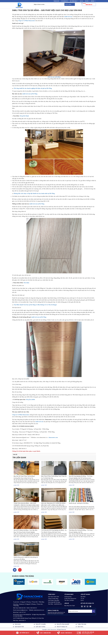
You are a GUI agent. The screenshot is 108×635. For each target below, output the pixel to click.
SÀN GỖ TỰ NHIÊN (41, 624)
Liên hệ (92, 1)
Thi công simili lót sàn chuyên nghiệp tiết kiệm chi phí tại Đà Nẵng (33, 88)
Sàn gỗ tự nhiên (30, 399)
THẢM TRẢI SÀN (82, 624)
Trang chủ (56, 1)
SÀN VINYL (80, 626)
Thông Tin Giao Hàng (53, 598)
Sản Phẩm (83, 596)
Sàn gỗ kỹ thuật (24, 116)
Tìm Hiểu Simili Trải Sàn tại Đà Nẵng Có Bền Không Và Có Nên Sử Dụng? (35, 304)
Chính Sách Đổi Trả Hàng (54, 602)
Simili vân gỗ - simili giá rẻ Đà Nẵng (78, 503)
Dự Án (81, 1)
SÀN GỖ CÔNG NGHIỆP (63, 624)
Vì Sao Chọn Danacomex (70, 598)
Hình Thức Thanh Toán (53, 596)
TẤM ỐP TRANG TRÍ (62, 626)
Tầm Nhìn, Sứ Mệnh (69, 600)
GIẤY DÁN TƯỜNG (40, 626)
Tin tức (87, 1)
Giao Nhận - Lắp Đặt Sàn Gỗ (55, 604)
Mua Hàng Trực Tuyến (69, 605)
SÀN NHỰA (17, 624)
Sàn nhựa (26, 282)
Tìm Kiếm (68, 4)
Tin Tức (82, 598)
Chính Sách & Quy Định (53, 600)
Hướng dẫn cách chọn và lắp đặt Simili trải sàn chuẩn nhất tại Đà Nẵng (34, 193)
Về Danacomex (68, 596)
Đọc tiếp (16, 485)
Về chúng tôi (64, 1)
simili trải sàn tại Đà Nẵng (29, 94)
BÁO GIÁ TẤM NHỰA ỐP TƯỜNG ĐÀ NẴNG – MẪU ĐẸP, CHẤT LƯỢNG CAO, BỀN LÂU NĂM (53, 505)
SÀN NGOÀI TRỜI (19, 626)
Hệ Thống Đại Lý (74, 1)
